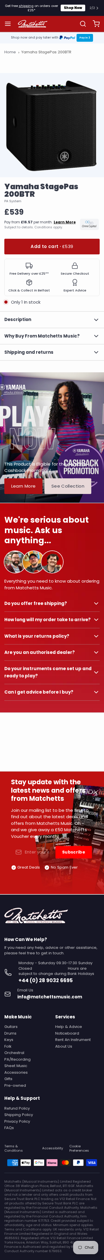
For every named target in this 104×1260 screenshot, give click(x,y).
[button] (52, 247)
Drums (10, 1033)
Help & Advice (68, 1026)
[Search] (80, 23)
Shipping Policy (18, 1114)
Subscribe (73, 852)
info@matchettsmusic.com (49, 997)
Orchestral (14, 1052)
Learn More (23, 486)
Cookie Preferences (79, 1148)
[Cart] (94, 24)
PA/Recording (17, 1059)
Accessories (16, 1072)
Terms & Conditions (13, 1148)
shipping (26, 5)
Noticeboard (67, 1033)
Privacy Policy (17, 1121)
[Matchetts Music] (32, 23)
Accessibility (52, 1148)
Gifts (8, 1079)
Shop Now (73, 8)
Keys (8, 1039)
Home (10, 52)
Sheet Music (15, 1065)
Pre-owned (15, 1085)
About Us (63, 1046)
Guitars (11, 1026)
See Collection (67, 486)
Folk (8, 1046)
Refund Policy (17, 1108)
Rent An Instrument (73, 1039)
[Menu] (10, 24)
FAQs (9, 1127)
